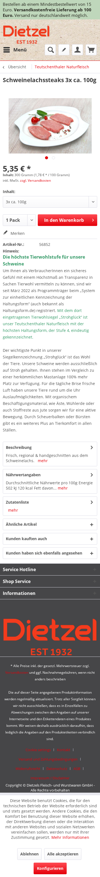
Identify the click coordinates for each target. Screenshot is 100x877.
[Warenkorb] (91, 49)
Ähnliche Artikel (21, 524)
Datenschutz (56, 768)
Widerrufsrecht (28, 768)
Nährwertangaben (23, 474)
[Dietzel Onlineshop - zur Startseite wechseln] (26, 35)
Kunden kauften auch (26, 538)
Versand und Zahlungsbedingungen (48, 759)
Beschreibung (19, 447)
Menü (20, 49)
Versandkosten (16, 672)
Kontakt (63, 749)
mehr (43, 460)
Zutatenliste (17, 502)
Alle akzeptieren (62, 854)
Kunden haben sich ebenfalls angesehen (44, 553)
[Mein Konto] (77, 49)
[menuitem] (14, 49)
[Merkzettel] (63, 49)
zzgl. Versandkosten (35, 180)
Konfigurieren (50, 868)
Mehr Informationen (70, 837)
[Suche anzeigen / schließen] (50, 49)
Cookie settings (38, 749)
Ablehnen (29, 854)
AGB (76, 768)
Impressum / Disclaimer (50, 777)
